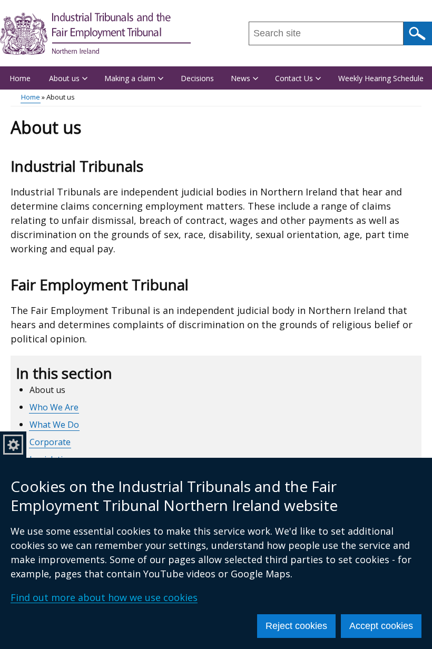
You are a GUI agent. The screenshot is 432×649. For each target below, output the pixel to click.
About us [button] (64, 78)
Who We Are (54, 407)
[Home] (95, 34)
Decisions (197, 78)
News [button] (240, 78)
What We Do (54, 424)
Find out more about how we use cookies (104, 597)
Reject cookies (296, 626)
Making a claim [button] (129, 78)
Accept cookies (381, 626)
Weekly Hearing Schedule (381, 78)
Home (20, 78)
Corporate (50, 442)
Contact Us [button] (294, 78)
